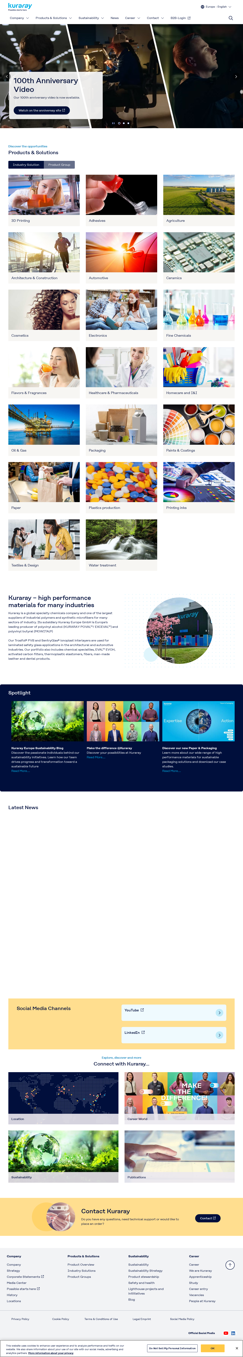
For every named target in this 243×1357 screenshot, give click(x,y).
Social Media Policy (182, 1319)
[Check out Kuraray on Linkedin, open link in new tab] (233, 1333)
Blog (131, 1299)
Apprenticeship (200, 1277)
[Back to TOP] (230, 1265)
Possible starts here (21, 1289)
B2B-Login (178, 18)
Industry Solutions (81, 1270)
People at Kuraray (202, 1301)
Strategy (13, 1270)
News (115, 18)
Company (17, 18)
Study (193, 1283)
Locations (14, 1301)
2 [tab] (124, 123)
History (12, 1295)
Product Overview (81, 1264)
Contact (153, 18)
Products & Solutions (51, 18)
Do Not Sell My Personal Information (172, 1348)
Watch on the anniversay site (40, 110)
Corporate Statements (23, 1277)
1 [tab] (119, 123)
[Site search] (231, 18)
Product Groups (79, 1277)
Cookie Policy (60, 1319)
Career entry (198, 1289)
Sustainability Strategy (145, 1270)
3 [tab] (128, 123)
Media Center (17, 1283)
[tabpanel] (121, 373)
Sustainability (89, 18)
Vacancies (196, 1295)
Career (130, 18)
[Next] (236, 76)
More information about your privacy (50, 1353)
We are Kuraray (200, 1270)
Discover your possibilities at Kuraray (114, 752)
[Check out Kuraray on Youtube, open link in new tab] (226, 1333)
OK (213, 1348)
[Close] (237, 1348)
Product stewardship (143, 1277)
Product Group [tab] (59, 165)
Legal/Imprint (142, 1319)
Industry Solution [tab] (26, 165)
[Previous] (7, 76)
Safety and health (141, 1283)
